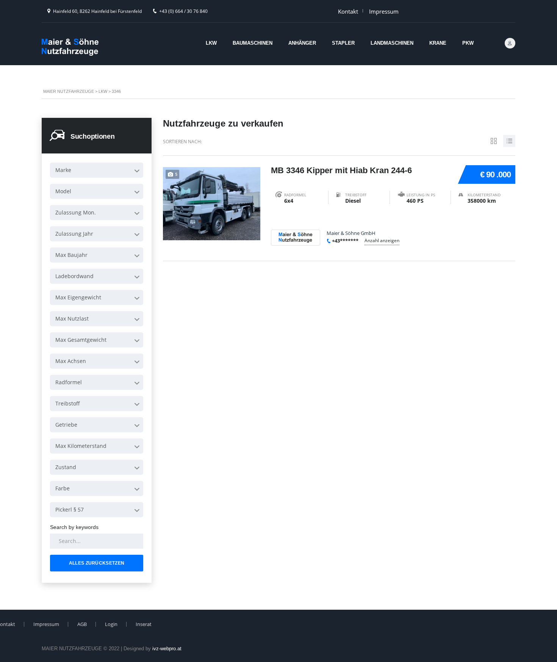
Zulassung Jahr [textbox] (74, 233)
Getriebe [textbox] (66, 424)
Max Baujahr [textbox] (71, 254)
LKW (211, 43)
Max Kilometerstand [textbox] (80, 445)
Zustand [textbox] (65, 467)
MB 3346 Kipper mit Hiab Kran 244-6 (341, 170)
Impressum (384, 11)
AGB (82, 624)
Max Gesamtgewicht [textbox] (80, 339)
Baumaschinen (252, 43)
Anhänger (302, 43)
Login (111, 624)
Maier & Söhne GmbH (351, 233)
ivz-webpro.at (166, 648)
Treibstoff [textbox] (67, 403)
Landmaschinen (392, 43)
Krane (437, 43)
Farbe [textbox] (62, 488)
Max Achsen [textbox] (70, 361)
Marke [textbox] (63, 170)
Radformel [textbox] (68, 382)
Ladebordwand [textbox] (74, 276)
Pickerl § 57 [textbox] (69, 509)
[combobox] (96, 170)
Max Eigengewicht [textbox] (78, 297)
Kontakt (348, 11)
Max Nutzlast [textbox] (72, 318)
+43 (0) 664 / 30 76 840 (183, 11)
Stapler (343, 43)
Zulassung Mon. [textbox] (75, 212)
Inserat (144, 624)
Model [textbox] (63, 191)
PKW (468, 43)
